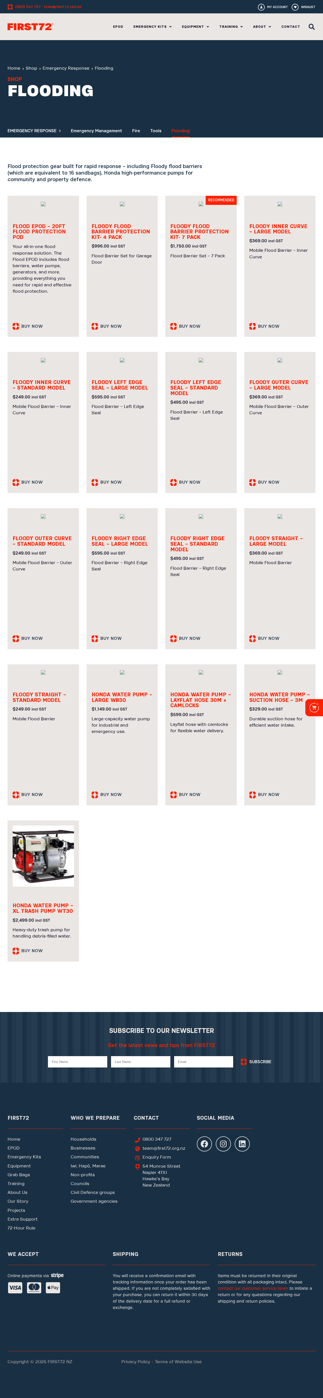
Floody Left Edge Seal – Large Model (120, 385)
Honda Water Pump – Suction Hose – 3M (279, 697)
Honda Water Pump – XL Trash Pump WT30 (43, 908)
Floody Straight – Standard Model (39, 697)
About (259, 27)
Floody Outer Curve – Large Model (278, 385)
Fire (136, 131)
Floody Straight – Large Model (276, 541)
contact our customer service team (253, 1288)
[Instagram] (223, 1144)
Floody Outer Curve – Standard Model (42, 541)
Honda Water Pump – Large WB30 (122, 697)
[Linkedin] (242, 1144)
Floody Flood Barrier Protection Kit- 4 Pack (121, 232)
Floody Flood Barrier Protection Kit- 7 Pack (199, 232)
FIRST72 (18, 1118)
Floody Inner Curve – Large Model (278, 229)
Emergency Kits (150, 27)
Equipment (193, 27)
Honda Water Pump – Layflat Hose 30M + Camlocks (200, 700)
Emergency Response (32, 131)
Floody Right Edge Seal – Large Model (120, 541)
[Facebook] (204, 1144)
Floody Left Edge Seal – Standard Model (195, 388)
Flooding (181, 131)
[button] (311, 27)
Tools (156, 131)
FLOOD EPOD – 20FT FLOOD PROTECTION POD (39, 232)
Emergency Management (96, 131)
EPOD (118, 27)
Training (228, 27)
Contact (290, 27)
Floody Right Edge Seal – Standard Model (197, 544)
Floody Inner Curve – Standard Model (42, 385)
